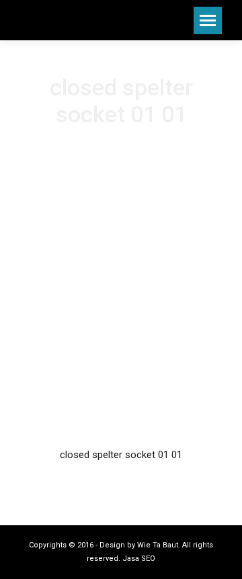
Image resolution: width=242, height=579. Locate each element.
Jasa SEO (138, 558)
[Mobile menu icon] (208, 20)
